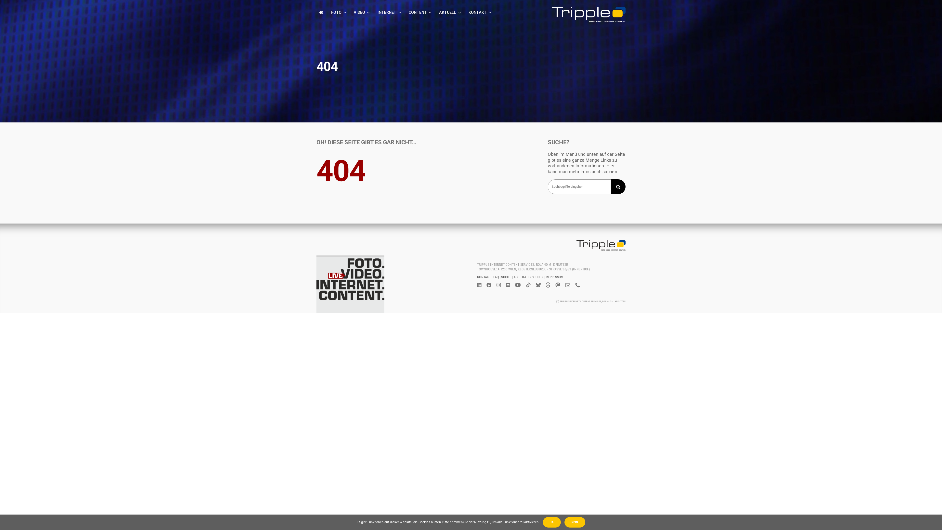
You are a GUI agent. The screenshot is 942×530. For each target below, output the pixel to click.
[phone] (577, 285)
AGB (517, 277)
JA (551, 522)
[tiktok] (528, 285)
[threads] (548, 285)
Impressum (554, 277)
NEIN (575, 522)
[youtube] (518, 285)
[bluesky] (538, 285)
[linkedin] (479, 285)
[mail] (567, 285)
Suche (506, 277)
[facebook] (488, 285)
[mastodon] (557, 285)
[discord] (508, 285)
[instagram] (499, 285)
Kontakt (484, 277)
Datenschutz (532, 277)
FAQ (496, 277)
